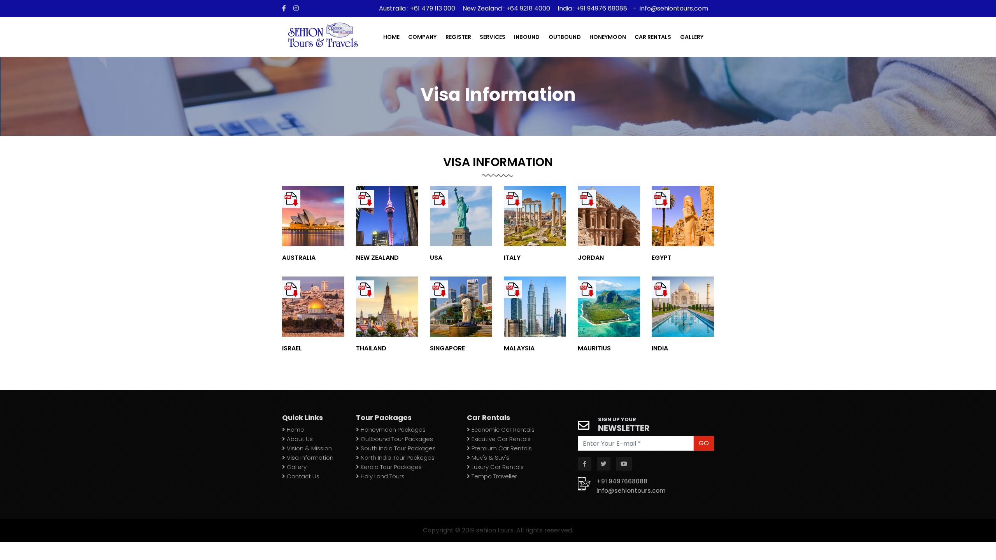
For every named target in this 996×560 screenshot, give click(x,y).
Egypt (662, 257)
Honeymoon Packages (392, 429)
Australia (299, 257)
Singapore (447, 348)
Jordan (591, 257)
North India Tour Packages (397, 457)
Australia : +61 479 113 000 (418, 8)
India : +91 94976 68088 (592, 8)
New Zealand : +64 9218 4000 (506, 8)
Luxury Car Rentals (497, 467)
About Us (299, 439)
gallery (691, 37)
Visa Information (309, 457)
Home (391, 37)
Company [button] (422, 37)
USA (436, 257)
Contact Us (302, 476)
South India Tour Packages (397, 448)
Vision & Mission (308, 448)
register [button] (458, 37)
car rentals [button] (653, 37)
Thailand (371, 348)
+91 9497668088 (621, 481)
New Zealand (377, 257)
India (660, 348)
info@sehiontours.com (674, 8)
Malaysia (519, 348)
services (492, 37)
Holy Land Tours (382, 476)
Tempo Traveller (493, 476)
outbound (565, 37)
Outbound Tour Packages (396, 439)
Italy (512, 257)
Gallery (296, 467)
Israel (292, 348)
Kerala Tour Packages (390, 467)
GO (704, 443)
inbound (527, 37)
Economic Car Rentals (502, 429)
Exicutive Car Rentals (500, 439)
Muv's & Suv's (489, 457)
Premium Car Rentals (501, 448)
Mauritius (594, 348)
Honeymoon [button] (607, 37)
